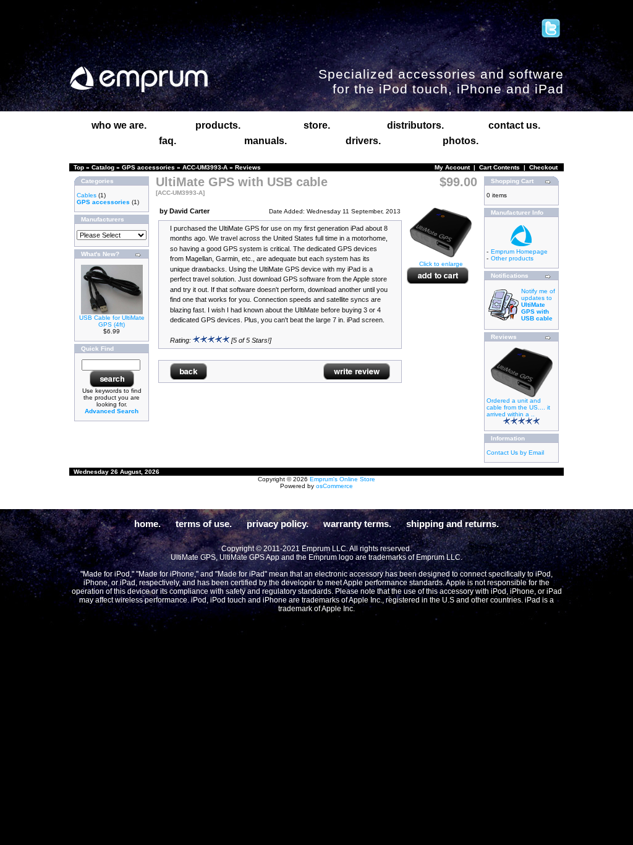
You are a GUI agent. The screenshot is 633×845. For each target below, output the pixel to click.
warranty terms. (357, 523)
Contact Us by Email (515, 452)
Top (79, 167)
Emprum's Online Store (342, 479)
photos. (460, 140)
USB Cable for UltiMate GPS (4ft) (112, 321)
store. (317, 125)
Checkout (543, 167)
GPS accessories (148, 167)
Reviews (248, 167)
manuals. (265, 140)
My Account (452, 167)
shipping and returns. (452, 523)
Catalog (102, 167)
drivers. (363, 140)
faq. (167, 140)
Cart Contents (499, 167)
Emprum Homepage (519, 251)
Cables (86, 195)
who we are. (119, 125)
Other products (512, 258)
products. (217, 125)
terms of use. (204, 523)
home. (147, 523)
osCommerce (334, 486)
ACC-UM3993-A (204, 167)
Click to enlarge (441, 263)
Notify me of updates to (538, 305)
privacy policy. (277, 523)
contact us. (514, 125)
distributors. (415, 125)
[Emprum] (138, 79)
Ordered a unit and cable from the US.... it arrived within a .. (518, 407)
